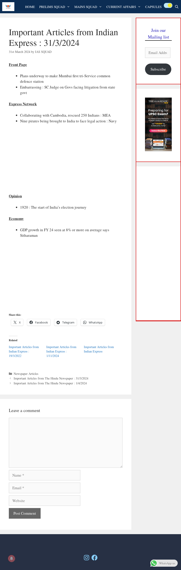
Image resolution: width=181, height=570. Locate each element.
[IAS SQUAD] (9, 6)
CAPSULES (153, 6)
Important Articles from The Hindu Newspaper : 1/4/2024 (50, 383)
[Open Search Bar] (176, 6)
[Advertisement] (66, 160)
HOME (30, 6)
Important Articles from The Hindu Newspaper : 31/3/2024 (51, 378)
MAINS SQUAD (85, 6)
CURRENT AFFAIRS (121, 6)
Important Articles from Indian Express (99, 349)
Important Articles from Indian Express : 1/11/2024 (61, 351)
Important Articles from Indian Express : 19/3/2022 (24, 351)
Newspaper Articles (26, 374)
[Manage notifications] (11, 558)
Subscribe (158, 69)
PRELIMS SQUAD (52, 6)
